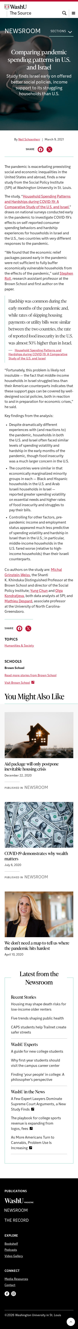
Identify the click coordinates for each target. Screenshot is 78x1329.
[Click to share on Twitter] (49, 149)
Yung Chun (39, 591)
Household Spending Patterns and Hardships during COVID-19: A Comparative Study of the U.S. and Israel (38, 202)
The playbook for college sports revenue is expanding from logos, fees (36, 1124)
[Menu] (73, 10)
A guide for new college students (37, 1052)
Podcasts (11, 1250)
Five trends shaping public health (37, 1018)
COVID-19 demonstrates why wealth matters (36, 856)
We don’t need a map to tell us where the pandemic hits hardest (37, 945)
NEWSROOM (23, 31)
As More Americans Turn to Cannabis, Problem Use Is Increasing (32, 1143)
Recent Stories (23, 997)
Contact (10, 1285)
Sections (58, 31)
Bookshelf (11, 1244)
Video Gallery (14, 1256)
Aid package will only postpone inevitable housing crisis (32, 766)
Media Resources (16, 1279)
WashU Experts (24, 1044)
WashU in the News (28, 1092)
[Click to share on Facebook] (41, 149)
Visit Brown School (17, 682)
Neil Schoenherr (29, 139)
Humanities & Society (19, 645)
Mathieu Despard (18, 601)
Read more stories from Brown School (30, 675)
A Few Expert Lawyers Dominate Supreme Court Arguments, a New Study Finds (38, 1104)
